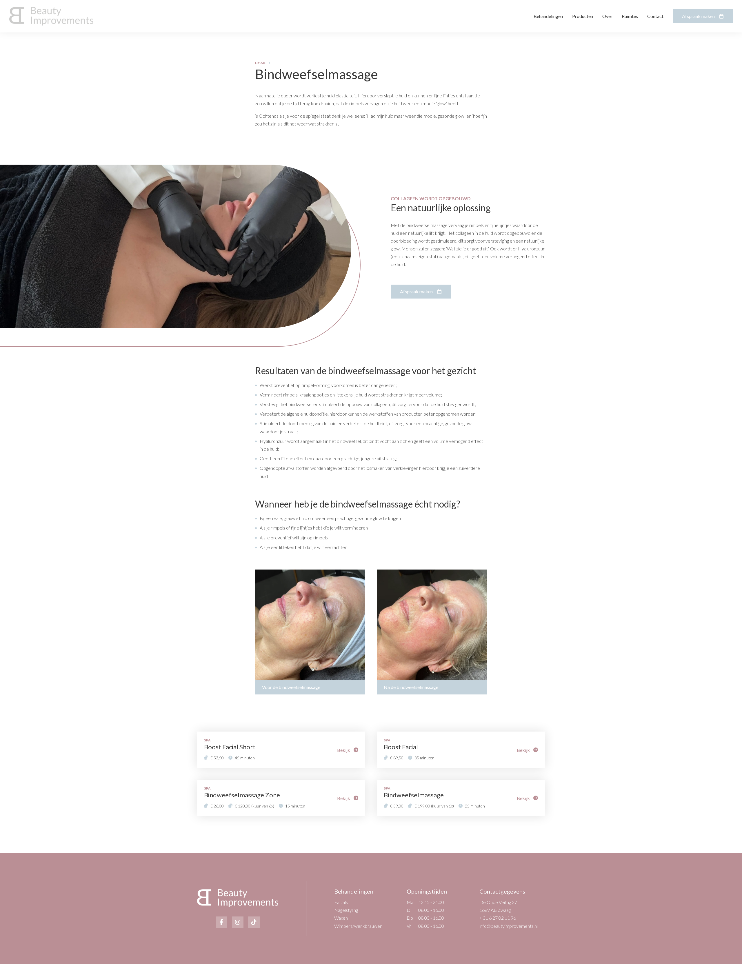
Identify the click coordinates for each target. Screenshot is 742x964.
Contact (655, 16)
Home (260, 63)
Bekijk (343, 750)
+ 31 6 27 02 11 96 (497, 918)
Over (607, 16)
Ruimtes (630, 16)
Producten (582, 16)
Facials (341, 902)
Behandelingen (548, 16)
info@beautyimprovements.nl (508, 926)
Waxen (341, 918)
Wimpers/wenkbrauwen (358, 926)
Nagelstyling (346, 910)
